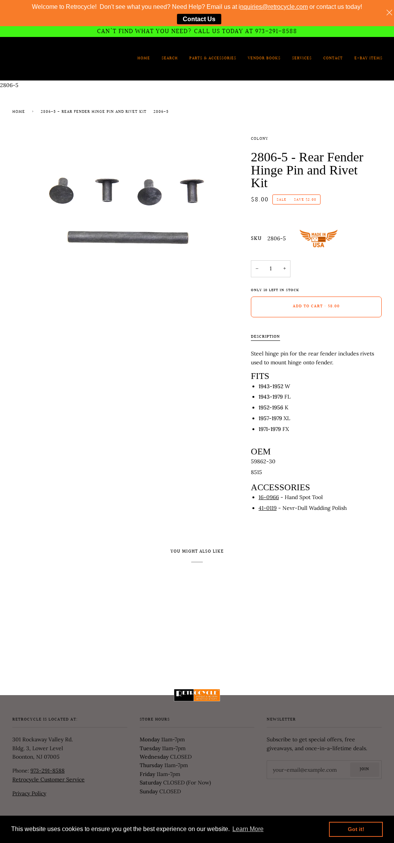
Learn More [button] (248, 829)
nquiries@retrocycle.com (274, 6)
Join (364, 769)
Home (18, 112)
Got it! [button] (356, 829)
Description (265, 337)
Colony (259, 139)
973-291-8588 (47, 770)
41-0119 (268, 507)
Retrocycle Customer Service (48, 779)
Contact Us (199, 19)
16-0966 (269, 497)
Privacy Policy (29, 793)
